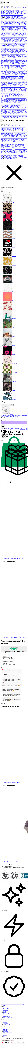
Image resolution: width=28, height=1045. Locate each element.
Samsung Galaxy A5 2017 (8, 63)
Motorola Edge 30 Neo (7, 104)
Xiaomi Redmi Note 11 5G (10, 35)
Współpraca (5, 1023)
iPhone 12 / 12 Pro (15, 12)
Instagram (5, 1029)
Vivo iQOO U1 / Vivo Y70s (18, 43)
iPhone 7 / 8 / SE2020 (8, 130)
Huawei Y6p (18, 109)
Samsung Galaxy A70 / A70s (12, 60)
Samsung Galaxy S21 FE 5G (8, 49)
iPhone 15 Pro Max (6, 8)
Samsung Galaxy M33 (10, 77)
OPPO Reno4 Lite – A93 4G (16, 90)
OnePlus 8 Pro (15, 96)
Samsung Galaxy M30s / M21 (9, 55)
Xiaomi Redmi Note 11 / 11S (13, 34)
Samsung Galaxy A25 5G (7, 78)
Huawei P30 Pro (9, 113)
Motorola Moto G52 (9, 105)
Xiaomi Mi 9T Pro (11, 28)
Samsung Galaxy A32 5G (11, 65)
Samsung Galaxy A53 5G (17, 61)
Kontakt (5, 1022)
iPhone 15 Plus (13, 8)
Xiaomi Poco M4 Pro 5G (17, 27)
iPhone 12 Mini (5, 129)
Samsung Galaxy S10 (16, 50)
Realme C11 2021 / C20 (14, 156)
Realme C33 (5, 88)
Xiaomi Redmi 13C (19, 40)
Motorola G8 (7, 99)
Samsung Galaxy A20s (8, 68)
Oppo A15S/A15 (9, 152)
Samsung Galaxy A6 (7, 61)
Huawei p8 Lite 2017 (7, 111)
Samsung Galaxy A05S (13, 44)
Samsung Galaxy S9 (18, 45)
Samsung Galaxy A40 (10, 141)
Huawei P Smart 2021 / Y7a (8, 116)
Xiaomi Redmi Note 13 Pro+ (11, 38)
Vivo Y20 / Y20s (20, 41)
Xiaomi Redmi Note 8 (7, 19)
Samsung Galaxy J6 (16, 56)
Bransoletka (16, 428)
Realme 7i (10, 88)
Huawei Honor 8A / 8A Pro (12, 117)
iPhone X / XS (6, 15)
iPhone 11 (19, 13)
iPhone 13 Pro (13, 11)
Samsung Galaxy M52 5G (12, 52)
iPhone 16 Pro (21, 7)
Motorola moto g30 (10, 98)
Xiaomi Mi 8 (13, 29)
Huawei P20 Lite (13, 115)
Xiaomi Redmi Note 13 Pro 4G (8, 40)
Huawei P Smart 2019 (19, 116)
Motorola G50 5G (9, 101)
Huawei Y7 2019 (6, 109)
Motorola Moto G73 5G (7, 106)
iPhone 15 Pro (19, 8)
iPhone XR (11, 15)
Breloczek (7, 428)
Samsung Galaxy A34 (6, 76)
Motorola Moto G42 (6, 102)
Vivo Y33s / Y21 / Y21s (12, 41)
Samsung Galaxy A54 (16, 76)
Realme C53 (15, 88)
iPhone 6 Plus (15, 16)
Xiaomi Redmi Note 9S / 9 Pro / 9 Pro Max (14, 17)
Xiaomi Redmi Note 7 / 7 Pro (18, 19)
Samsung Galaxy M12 (7, 149)
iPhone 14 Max (15, 125)
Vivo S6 (10, 43)
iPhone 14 (4, 127)
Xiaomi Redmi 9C (15, 22)
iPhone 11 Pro (14, 13)
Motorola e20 (15, 101)
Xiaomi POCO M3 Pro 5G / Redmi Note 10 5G (14, 33)
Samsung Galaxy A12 (16, 139)
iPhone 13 (18, 11)
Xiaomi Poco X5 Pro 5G (7, 39)
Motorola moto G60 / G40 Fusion (13, 100)
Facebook (5, 1030)
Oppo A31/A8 (14, 93)
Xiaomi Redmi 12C (8, 37)
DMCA (5, 1035)
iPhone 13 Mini (5, 128)
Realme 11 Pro (21, 88)
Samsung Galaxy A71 (16, 145)
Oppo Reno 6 (14, 95)
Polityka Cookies (7, 1033)
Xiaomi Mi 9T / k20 (19, 28)
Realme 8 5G (18, 85)
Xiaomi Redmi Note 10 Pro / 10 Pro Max (11, 32)
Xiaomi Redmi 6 (15, 24)
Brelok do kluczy (11, 429)
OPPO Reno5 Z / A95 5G (10, 94)
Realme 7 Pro (17, 84)
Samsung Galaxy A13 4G (7, 72)
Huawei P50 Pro (15, 111)
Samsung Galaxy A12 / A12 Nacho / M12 (12, 70)
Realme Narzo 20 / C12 (19, 82)
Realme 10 (17, 87)
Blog (4, 1036)
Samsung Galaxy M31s (8, 54)
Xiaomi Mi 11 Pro (19, 29)
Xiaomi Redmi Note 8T (12, 18)
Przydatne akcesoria (7, 1017)
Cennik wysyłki (6, 1024)
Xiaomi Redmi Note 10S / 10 (14, 21)
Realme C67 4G (5, 89)
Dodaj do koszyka (8, 1040)
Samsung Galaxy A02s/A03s (15, 71)
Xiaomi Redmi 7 (8, 24)
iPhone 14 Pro (19, 10)
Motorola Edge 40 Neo (17, 104)
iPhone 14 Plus (13, 10)
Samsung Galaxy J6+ (7, 56)
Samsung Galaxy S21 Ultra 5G (8, 48)
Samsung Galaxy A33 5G (8, 73)
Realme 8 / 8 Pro (10, 84)
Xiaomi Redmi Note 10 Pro (18, 135)
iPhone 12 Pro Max (6, 12)
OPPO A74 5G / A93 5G (13, 91)
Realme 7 (22, 84)
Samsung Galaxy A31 (6, 66)
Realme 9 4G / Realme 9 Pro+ (8, 87)
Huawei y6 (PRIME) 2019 (8, 110)
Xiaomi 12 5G (17, 33)
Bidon (2, 428)
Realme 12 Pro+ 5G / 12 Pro (15, 89)
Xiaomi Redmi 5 (6, 26)
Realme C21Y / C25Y (13, 83)
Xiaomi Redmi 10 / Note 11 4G (16, 26)
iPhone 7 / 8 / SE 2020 (7, 16)
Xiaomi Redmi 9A (17, 136)
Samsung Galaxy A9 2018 (17, 59)
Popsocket (5, 1010)
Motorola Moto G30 (17, 154)
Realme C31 (12, 85)
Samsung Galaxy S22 (12, 74)
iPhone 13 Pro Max (6, 11)
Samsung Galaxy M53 (18, 73)
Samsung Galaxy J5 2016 (9, 57)
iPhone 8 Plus (17, 15)
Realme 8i (4, 84)
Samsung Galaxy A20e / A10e (13, 144)
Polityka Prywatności (7, 1032)
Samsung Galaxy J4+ (7, 59)
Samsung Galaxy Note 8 (12, 51)
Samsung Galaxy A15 (6, 79)
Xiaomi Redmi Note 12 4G (18, 37)
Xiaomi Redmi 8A (13, 23)
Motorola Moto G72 (15, 102)
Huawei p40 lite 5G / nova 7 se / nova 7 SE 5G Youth (13, 112)
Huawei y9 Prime (9, 107)
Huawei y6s (12, 109)
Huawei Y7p (15, 107)
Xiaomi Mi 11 (8, 30)
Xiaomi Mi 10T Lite (15, 30)
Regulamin (5, 1031)
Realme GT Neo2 (6, 85)
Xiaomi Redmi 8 (20, 23)
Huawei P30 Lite (17, 113)
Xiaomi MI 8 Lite (6, 29)
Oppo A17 (9, 95)
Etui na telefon (6, 1008)
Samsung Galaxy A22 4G (8, 67)
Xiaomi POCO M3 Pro (12, 138)
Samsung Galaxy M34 (15, 80)
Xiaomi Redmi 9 (5, 23)
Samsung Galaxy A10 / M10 (9, 147)
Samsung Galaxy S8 (10, 46)
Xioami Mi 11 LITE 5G (7, 135)
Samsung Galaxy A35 (16, 79)
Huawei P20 (19, 115)
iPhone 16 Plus (15, 7)
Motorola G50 (13, 99)
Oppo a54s (4, 95)
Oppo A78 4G (5, 96)
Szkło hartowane (22, 429)
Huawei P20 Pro (5, 115)
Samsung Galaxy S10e (7, 50)
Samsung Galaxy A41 (18, 63)
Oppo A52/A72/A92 (6, 93)
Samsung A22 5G (9, 146)
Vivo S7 (7, 43)
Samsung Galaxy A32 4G (11, 140)
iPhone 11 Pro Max (6, 13)
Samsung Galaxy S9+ (9, 45)
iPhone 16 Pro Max (8, 7)
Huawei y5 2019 (17, 110)
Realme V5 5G (10, 82)
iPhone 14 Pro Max (6, 10)
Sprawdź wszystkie (6, 404)
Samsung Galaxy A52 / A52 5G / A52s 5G (14, 62)
